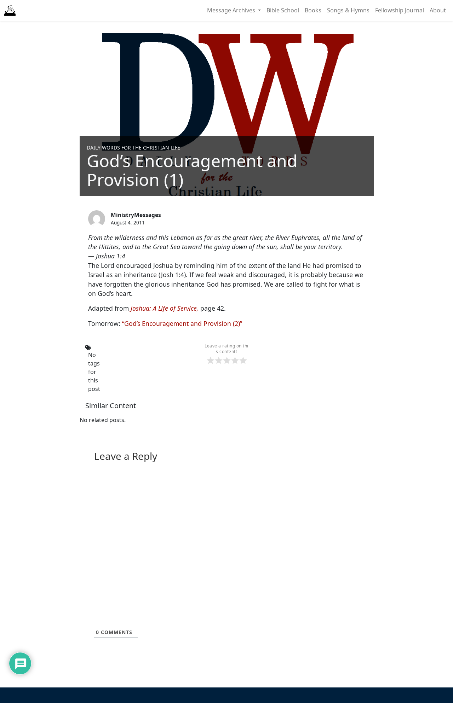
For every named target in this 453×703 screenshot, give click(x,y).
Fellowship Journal (399, 10)
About (438, 10)
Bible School (282, 10)
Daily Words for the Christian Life (133, 147)
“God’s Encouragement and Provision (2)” (182, 323)
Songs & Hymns (348, 10)
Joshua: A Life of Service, (165, 308)
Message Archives (232, 10)
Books (313, 10)
